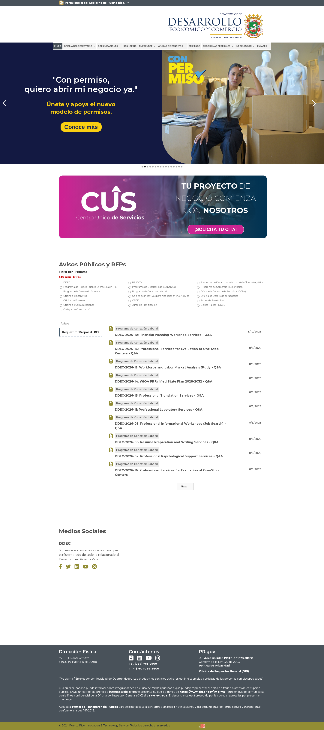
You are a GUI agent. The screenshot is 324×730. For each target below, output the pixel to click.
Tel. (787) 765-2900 (143, 663)
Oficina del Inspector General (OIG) (224, 671)
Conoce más (81, 127)
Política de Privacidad (214, 665)
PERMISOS (194, 46)
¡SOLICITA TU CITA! (215, 229)
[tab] (80, 323)
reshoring (130, 46)
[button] (80, 46)
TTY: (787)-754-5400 (144, 668)
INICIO (57, 46)
